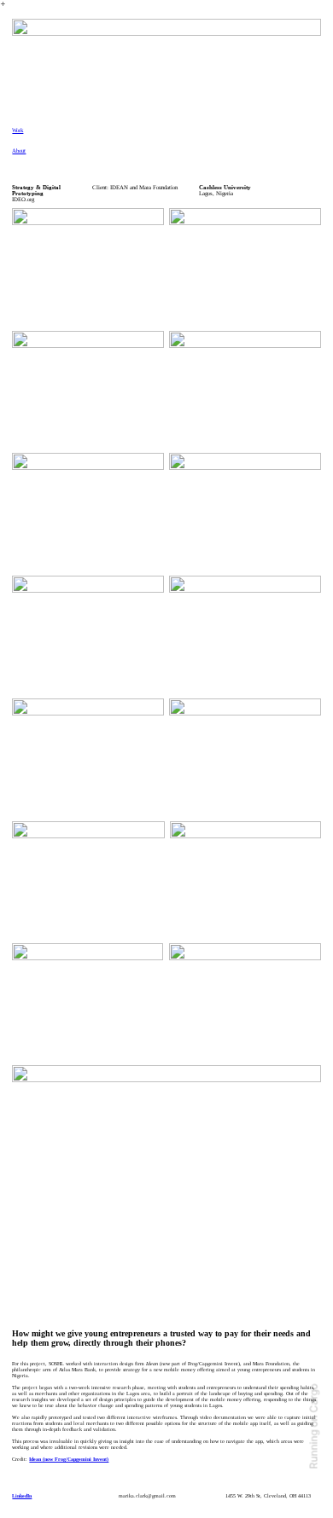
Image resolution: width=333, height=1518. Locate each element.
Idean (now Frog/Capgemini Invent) (68, 1459)
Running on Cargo (313, 1426)
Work (17, 130)
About (19, 151)
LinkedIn (22, 1495)
